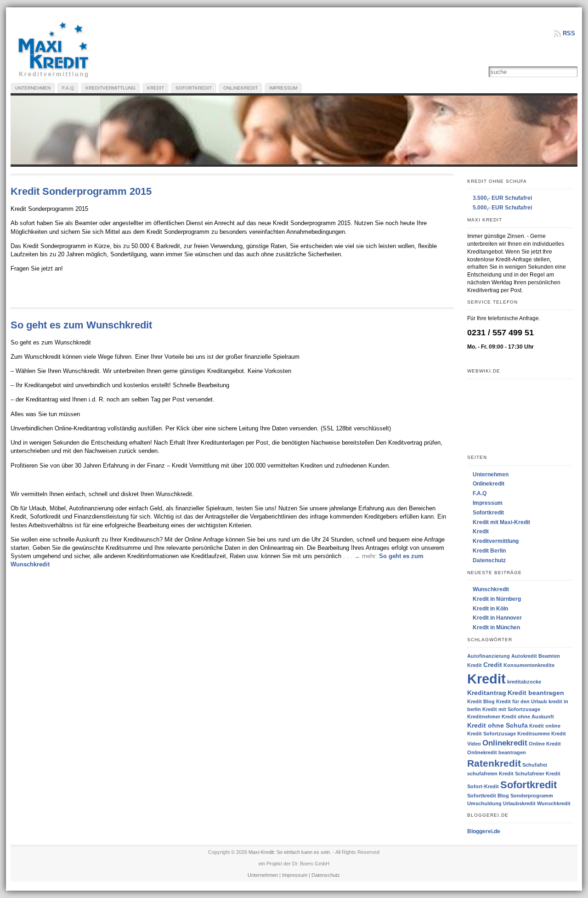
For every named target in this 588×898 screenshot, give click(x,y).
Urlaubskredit (519, 803)
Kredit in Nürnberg (497, 599)
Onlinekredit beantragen (496, 752)
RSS (569, 33)
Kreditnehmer (483, 716)
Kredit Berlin (489, 551)
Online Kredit (545, 743)
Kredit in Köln (490, 608)
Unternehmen (491, 474)
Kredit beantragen (536, 692)
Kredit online (544, 726)
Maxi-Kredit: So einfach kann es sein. (290, 852)
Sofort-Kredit (483, 786)
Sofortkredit (488, 512)
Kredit (481, 531)
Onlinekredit (488, 483)
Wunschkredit (491, 589)
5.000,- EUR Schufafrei (502, 207)
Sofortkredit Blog (488, 795)
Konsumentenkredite (528, 665)
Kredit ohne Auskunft (528, 716)
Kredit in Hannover (497, 618)
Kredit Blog (481, 701)
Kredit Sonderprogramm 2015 (81, 191)
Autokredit (524, 656)
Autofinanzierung (488, 656)
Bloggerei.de (483, 831)
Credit (492, 664)
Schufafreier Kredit (537, 773)
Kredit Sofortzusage (491, 733)
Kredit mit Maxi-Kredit (501, 522)
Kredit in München (496, 627)
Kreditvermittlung (496, 541)
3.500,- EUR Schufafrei (502, 198)
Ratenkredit (494, 763)
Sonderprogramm (531, 795)
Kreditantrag (486, 692)
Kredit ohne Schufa (497, 725)
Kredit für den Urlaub (521, 701)
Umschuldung (484, 803)
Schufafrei (534, 765)
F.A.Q (479, 493)
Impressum (488, 503)
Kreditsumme (533, 733)
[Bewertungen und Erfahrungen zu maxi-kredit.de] (520, 416)
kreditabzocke (524, 681)
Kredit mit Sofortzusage (511, 709)
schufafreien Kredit (490, 773)
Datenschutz (489, 560)
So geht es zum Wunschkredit (81, 325)
